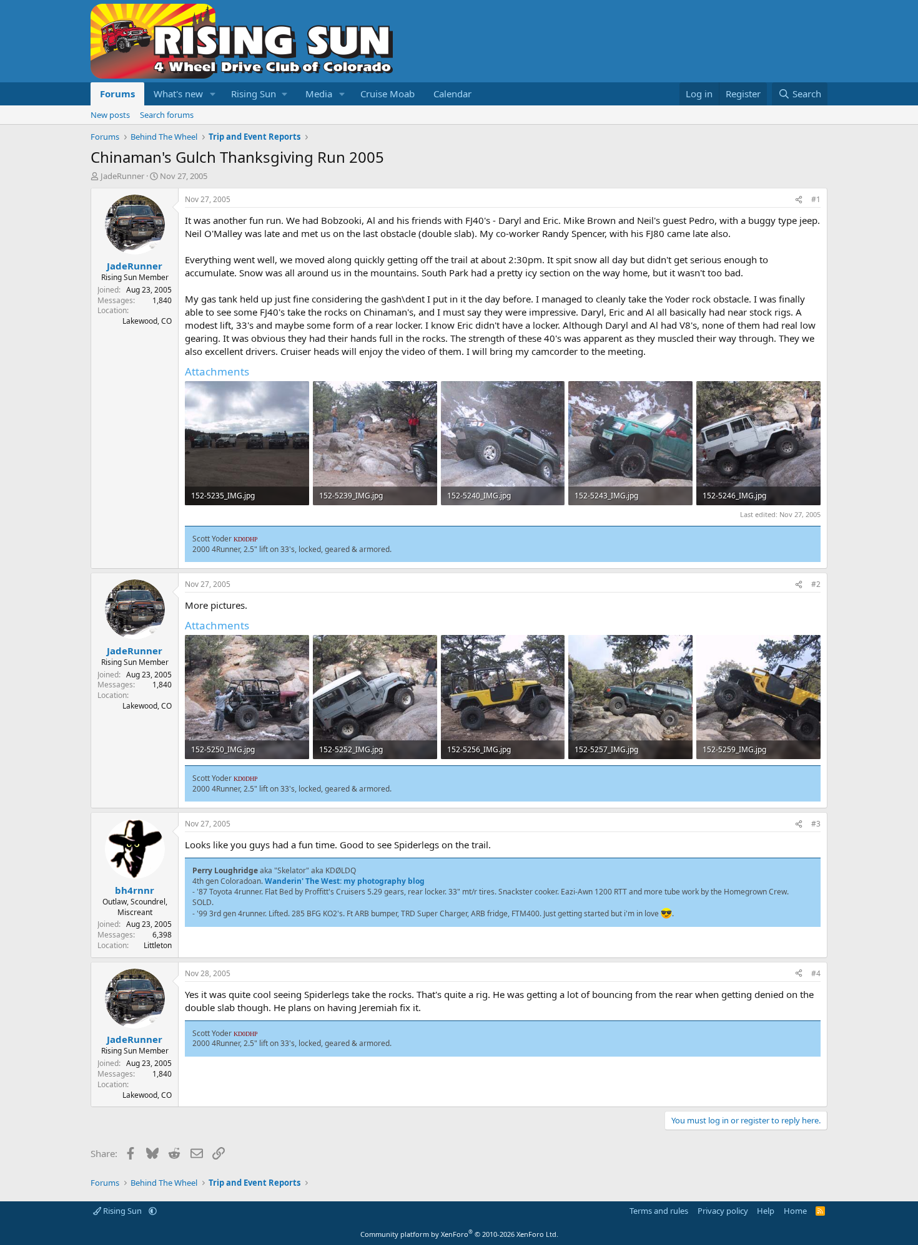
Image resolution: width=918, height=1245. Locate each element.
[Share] (799, 200)
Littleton (158, 945)
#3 (816, 823)
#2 (816, 584)
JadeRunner (122, 176)
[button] (213, 93)
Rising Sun (122, 1210)
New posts (110, 114)
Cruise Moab (387, 93)
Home (795, 1210)
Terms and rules (658, 1210)
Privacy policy (723, 1210)
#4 (816, 973)
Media (318, 93)
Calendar (452, 93)
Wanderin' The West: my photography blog (345, 881)
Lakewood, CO (147, 321)
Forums (117, 93)
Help (765, 1210)
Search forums (167, 114)
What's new (178, 93)
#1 (816, 199)
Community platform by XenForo (459, 1234)
